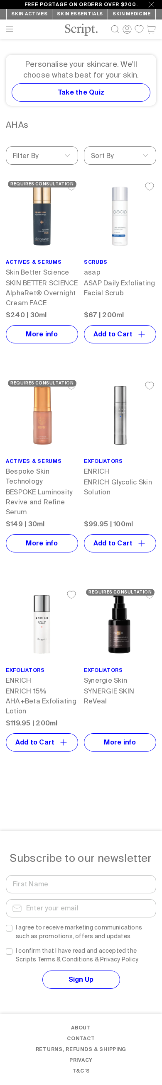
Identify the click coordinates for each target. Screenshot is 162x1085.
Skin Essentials (80, 14)
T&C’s (81, 1071)
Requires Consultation (42, 184)
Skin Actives (29, 14)
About (81, 1028)
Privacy (81, 1060)
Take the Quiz (81, 92)
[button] (151, 29)
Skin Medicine (132, 14)
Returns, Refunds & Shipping (81, 1049)
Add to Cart (113, 334)
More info (42, 334)
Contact (81, 1038)
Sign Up (81, 979)
